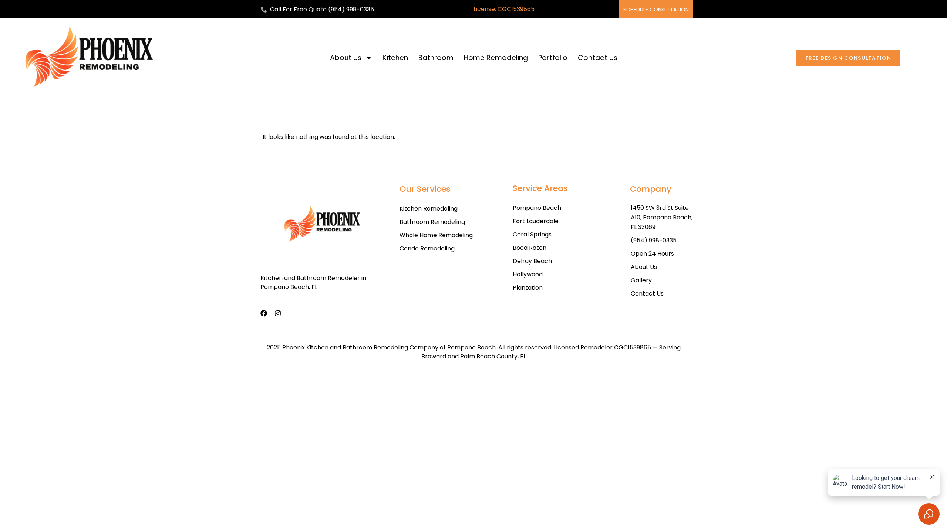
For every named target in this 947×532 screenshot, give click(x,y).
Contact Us (597, 58)
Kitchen (395, 58)
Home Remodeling (496, 58)
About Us (345, 58)
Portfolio (552, 58)
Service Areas (540, 188)
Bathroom (436, 58)
